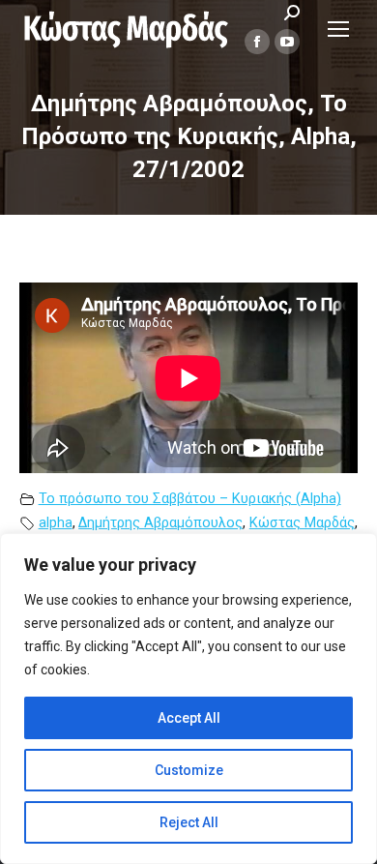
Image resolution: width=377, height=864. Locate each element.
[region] (188, 698)
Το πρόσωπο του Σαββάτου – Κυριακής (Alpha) (190, 499)
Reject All (189, 822)
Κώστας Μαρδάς (302, 523)
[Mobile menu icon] (338, 29)
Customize (189, 770)
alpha (55, 523)
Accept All (189, 718)
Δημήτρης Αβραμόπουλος (160, 523)
